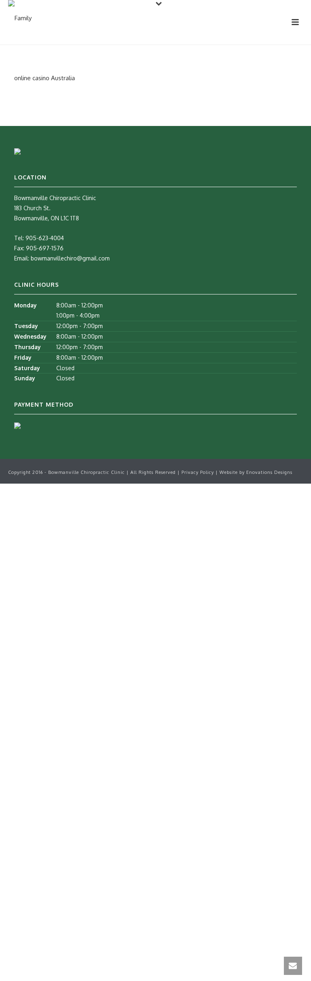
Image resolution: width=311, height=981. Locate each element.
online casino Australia (44, 78)
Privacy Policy (198, 472)
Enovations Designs (269, 472)
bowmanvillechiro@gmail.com (70, 258)
